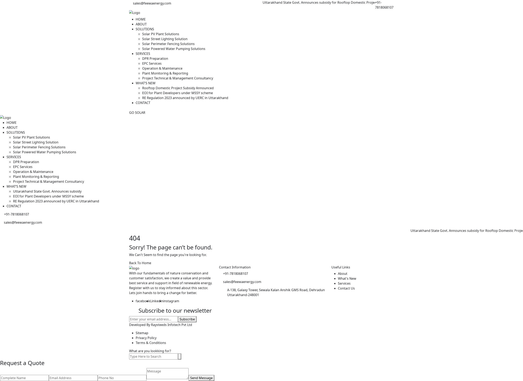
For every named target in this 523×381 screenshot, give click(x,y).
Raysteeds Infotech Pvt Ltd (171, 324)
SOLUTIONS (145, 29)
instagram (171, 301)
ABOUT (141, 24)
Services (344, 283)
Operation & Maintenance (162, 68)
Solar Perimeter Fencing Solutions (168, 44)
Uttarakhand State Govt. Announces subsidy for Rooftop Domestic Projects (312, 2)
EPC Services (152, 63)
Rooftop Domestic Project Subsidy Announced (178, 88)
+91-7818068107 (384, 5)
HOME (141, 19)
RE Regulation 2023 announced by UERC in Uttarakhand (185, 98)
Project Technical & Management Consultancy (177, 78)
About (342, 273)
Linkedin (156, 301)
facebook (143, 301)
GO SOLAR (137, 112)
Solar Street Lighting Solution (165, 39)
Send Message (201, 378)
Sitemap (142, 333)
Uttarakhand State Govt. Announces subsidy (47, 191)
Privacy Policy (146, 338)
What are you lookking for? (150, 351)
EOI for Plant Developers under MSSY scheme (177, 93)
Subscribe (187, 319)
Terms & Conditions (151, 342)
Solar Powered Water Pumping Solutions (173, 48)
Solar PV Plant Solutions (160, 34)
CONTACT (143, 102)
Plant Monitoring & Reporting (165, 73)
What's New (347, 278)
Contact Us (346, 288)
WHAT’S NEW (145, 83)
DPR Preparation (155, 58)
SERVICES (143, 53)
